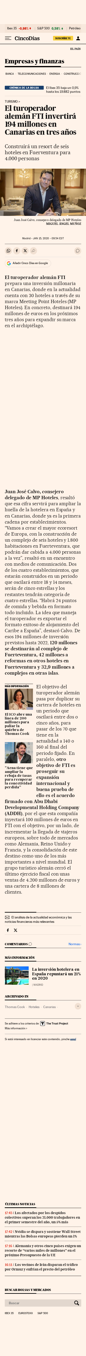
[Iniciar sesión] (78, 38)
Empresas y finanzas (34, 61)
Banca (9, 73)
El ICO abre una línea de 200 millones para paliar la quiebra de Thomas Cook (18, 724)
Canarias (49, 1007)
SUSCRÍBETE (63, 38)
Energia (54, 73)
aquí (73, 1039)
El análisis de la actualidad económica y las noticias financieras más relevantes (38, 919)
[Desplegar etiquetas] (78, 1006)
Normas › (75, 944)
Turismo (11, 101)
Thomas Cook (15, 1007)
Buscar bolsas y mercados (28, 1290)
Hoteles (34, 1007)
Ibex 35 (12, 28)
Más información (15, 1028)
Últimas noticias (20, 1204)
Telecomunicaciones (32, 73)
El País (75, 48)
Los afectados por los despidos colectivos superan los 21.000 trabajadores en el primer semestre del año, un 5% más (42, 1217)
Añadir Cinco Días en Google (30, 263)
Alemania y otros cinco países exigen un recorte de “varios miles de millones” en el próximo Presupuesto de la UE (43, 1250)
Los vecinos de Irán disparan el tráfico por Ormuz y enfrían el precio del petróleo (41, 1267)
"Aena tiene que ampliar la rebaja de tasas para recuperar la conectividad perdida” (19, 777)
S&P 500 (43, 28)
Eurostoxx (25, 1313)
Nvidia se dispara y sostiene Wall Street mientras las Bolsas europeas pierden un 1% (43, 1234)
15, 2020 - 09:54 (48, 238)
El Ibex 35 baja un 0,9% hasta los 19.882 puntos (63, 89)
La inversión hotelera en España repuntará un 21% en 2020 (56, 974)
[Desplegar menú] (8, 38)
